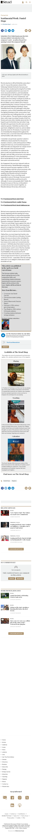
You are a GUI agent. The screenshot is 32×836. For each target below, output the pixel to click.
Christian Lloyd (6, 24)
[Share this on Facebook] (2, 30)
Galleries (4, 744)
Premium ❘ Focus (15, 522)
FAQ (24, 818)
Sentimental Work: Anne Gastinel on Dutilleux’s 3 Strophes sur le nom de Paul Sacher (20, 526)
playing (18, 355)
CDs (7, 357)
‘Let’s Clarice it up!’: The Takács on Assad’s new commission (20, 513)
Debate (4, 759)
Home (4, 740)
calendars (10, 357)
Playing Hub (4, 15)
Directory (5, 762)
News (3, 749)
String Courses (6, 771)
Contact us (5, 784)
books (28, 355)
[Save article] (29, 30)
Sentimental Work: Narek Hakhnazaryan (17, 205)
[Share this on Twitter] (5, 30)
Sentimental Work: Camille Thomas (15, 202)
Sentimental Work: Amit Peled (14, 199)
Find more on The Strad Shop (16, 474)
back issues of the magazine (23, 357)
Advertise (5, 774)
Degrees (4, 779)
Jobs (3, 754)
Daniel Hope (7, 480)
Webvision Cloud (19, 831)
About (4, 781)
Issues (4, 747)
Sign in (9, 27)
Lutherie (4, 752)
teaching (24, 355)
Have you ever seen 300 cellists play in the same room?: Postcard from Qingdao (20, 622)
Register (20, 578)
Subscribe (5, 767)
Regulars (14, 480)
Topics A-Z (16, 815)
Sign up (5, 347)
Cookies (18, 818)
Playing (16, 361)
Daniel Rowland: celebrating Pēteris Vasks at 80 (19, 596)
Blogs (12, 510)
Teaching (16, 398)
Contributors (21, 814)
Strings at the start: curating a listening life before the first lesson (19, 609)
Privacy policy (10, 818)
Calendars (16, 436)
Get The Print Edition (8, 757)
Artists (4, 742)
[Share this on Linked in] (9, 30)
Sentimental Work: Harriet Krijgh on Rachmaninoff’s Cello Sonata (20, 539)
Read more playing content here (10, 318)
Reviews (4, 764)
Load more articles (16, 549)
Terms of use (24, 815)
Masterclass (5, 786)
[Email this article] (12, 30)
